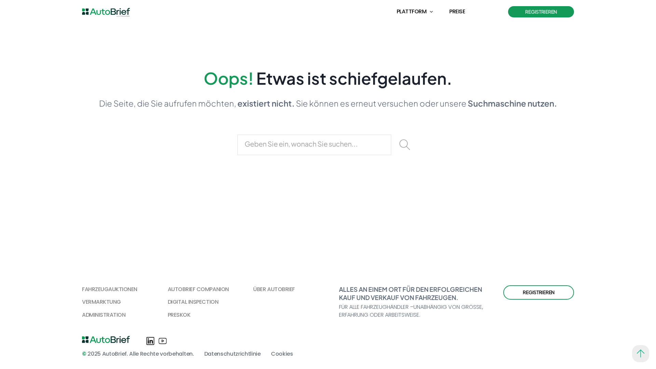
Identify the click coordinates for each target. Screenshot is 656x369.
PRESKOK (179, 315)
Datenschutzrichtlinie (232, 354)
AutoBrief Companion (198, 289)
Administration (103, 315)
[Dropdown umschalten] (431, 12)
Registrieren (541, 12)
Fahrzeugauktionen (109, 289)
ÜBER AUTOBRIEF (274, 289)
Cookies (282, 354)
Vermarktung (101, 302)
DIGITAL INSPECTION (193, 302)
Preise (457, 11)
